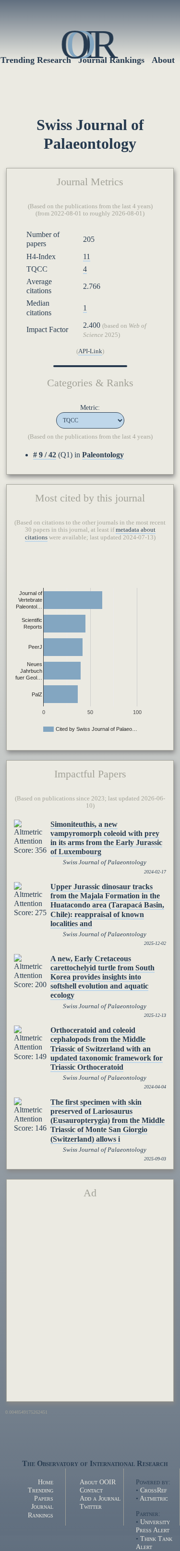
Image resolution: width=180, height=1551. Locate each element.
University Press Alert (153, 1526)
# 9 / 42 (44, 455)
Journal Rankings (40, 1510)
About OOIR (98, 1482)
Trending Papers (40, 1494)
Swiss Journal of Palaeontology (104, 862)
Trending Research (35, 60)
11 (86, 256)
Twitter (91, 1506)
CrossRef (153, 1490)
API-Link (90, 351)
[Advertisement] (90, 1304)
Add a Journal (100, 1498)
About (163, 60)
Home (45, 1482)
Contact (91, 1490)
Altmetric (154, 1498)
